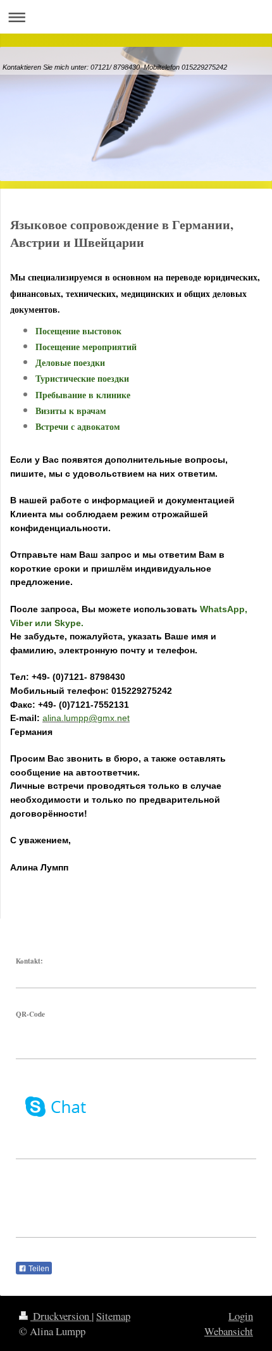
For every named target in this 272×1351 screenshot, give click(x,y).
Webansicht (228, 1331)
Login (240, 1316)
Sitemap (113, 1316)
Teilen (38, 1268)
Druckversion (61, 1316)
